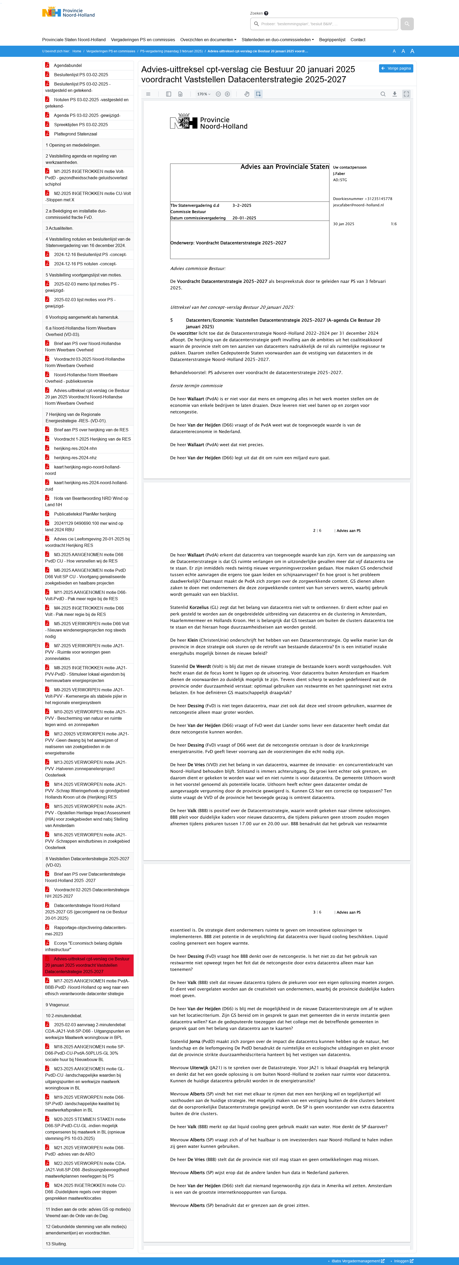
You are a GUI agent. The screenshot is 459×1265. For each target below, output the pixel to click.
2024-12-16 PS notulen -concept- (85, 264)
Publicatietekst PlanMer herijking (84, 514)
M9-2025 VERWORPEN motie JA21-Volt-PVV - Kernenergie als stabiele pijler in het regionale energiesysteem (86, 696)
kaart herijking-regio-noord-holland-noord (83, 470)
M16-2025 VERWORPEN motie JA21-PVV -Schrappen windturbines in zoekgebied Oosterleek (87, 841)
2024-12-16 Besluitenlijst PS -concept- (90, 254)
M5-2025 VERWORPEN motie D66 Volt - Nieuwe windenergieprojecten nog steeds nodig (87, 630)
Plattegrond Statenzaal (75, 134)
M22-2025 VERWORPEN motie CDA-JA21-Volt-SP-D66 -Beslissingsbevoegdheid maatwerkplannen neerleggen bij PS (87, 1169)
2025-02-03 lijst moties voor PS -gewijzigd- (80, 302)
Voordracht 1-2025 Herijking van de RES (92, 439)
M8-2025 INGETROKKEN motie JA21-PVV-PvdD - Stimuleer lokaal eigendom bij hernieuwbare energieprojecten (86, 674)
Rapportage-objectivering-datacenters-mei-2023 (86, 930)
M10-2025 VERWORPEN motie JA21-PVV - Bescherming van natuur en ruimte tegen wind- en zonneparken (85, 718)
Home (77, 51)
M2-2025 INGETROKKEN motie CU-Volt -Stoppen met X (88, 196)
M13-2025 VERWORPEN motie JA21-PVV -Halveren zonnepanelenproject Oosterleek (85, 768)
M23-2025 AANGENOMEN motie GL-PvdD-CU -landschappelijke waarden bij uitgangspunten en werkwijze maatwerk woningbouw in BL (85, 1078)
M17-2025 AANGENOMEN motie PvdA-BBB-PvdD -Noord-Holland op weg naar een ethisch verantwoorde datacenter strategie (87, 987)
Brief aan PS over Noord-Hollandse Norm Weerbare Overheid (83, 346)
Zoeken (256, 13)
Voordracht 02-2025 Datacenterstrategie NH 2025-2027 (87, 893)
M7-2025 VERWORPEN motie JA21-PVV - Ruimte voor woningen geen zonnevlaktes (84, 652)
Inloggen (401, 1261)
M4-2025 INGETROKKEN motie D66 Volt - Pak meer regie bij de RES (84, 611)
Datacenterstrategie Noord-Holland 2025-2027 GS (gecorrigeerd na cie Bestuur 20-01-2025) (86, 912)
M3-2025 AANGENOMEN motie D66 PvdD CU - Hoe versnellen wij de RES (84, 557)
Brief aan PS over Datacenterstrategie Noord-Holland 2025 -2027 (85, 877)
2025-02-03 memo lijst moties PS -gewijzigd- (82, 287)
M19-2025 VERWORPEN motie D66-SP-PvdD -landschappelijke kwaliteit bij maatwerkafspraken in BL (85, 1103)
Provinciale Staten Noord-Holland (74, 39)
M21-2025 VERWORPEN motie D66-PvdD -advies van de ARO (85, 1150)
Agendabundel (67, 65)
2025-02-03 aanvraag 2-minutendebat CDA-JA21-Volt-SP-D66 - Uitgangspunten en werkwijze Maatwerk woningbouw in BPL (87, 1031)
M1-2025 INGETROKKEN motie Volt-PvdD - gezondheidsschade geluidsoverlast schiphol (86, 177)
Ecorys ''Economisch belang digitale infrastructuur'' (83, 946)
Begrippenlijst (332, 39)
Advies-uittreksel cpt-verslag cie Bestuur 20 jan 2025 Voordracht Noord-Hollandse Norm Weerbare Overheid (87, 397)
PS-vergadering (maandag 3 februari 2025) (171, 51)
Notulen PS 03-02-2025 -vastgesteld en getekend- (87, 102)
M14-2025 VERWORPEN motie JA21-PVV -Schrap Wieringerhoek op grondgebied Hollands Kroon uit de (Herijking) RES (87, 790)
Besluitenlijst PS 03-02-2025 (80, 75)
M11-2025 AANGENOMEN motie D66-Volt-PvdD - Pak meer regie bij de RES (86, 595)
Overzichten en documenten (206, 39)
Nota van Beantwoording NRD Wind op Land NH (86, 501)
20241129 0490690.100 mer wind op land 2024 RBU (84, 526)
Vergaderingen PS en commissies (143, 39)
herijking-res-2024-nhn (75, 448)
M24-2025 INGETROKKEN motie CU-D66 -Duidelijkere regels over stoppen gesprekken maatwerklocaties (85, 1191)
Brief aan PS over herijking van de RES (91, 430)
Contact (358, 39)
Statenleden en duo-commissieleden (276, 39)
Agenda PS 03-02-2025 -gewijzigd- (86, 115)
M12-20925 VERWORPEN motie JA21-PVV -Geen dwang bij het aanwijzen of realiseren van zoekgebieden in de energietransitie (87, 743)
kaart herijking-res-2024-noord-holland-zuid (86, 485)
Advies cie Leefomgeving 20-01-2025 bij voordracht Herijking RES (87, 542)
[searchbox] (324, 24)
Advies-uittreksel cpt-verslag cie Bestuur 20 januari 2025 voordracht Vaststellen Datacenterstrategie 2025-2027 (87, 965)
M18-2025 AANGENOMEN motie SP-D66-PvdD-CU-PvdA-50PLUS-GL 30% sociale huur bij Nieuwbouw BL (85, 1053)
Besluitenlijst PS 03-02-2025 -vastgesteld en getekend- (77, 87)
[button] (407, 24)
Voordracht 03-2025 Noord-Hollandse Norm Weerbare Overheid (85, 362)
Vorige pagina (399, 68)
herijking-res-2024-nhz (75, 457)
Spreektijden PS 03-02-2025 (80, 124)
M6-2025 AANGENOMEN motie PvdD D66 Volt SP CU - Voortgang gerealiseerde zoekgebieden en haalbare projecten (85, 576)
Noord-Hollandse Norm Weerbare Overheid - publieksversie (81, 378)
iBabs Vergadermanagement (356, 1261)
